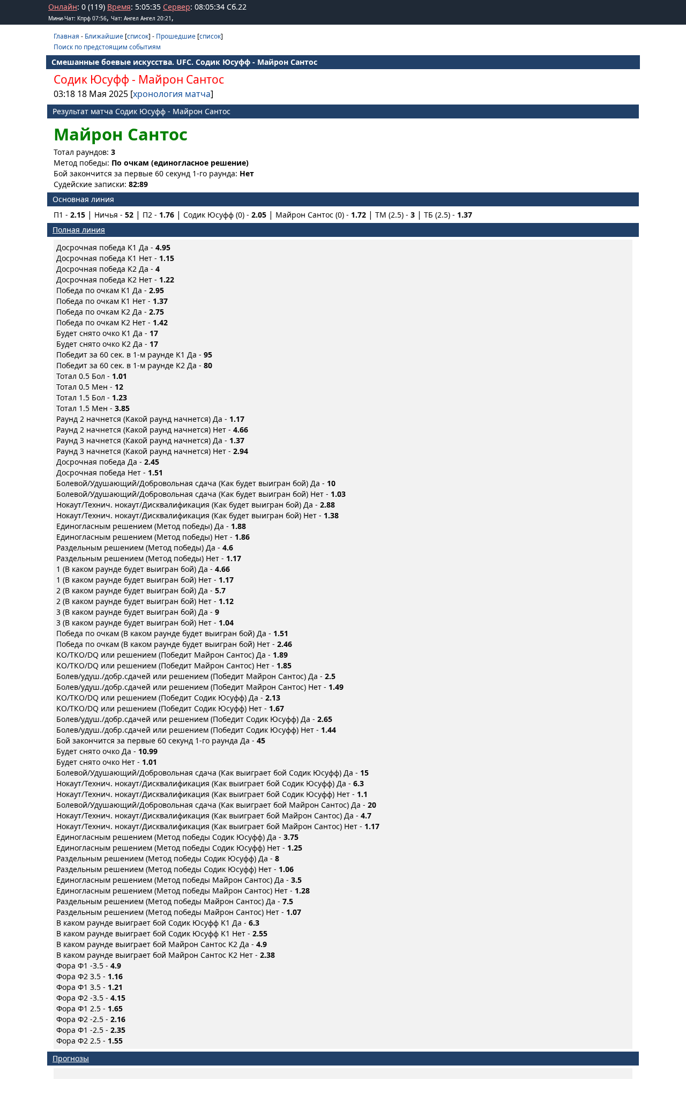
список (137, 36)
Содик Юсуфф (91, 79)
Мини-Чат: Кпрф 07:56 (77, 18)
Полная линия (79, 230)
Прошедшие (176, 36)
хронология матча (172, 94)
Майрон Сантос (181, 79)
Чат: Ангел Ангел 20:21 (141, 18)
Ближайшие (104, 36)
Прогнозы (71, 1058)
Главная (66, 36)
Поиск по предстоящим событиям (107, 46)
